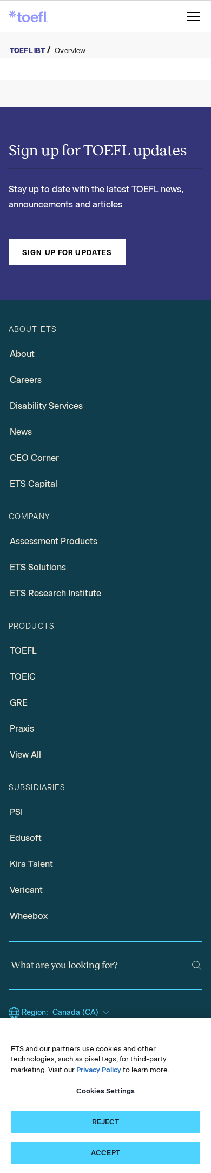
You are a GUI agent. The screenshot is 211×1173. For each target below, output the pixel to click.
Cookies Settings (105, 1091)
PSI (16, 812)
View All (25, 755)
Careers (26, 380)
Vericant (26, 890)
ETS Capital (33, 484)
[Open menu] (194, 16)
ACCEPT (105, 1153)
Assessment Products (53, 541)
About (22, 354)
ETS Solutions (38, 567)
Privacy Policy (98, 1070)
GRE (19, 703)
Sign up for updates (67, 252)
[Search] (196, 965)
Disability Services (46, 406)
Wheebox (29, 916)
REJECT (106, 1122)
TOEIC (23, 677)
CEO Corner (34, 458)
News (21, 432)
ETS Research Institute (55, 593)
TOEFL (23, 651)
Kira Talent (31, 864)
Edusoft (26, 838)
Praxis (22, 729)
